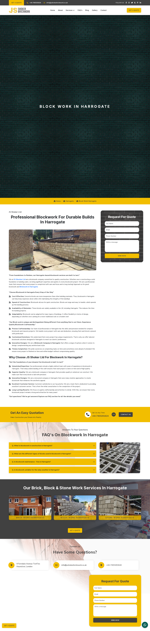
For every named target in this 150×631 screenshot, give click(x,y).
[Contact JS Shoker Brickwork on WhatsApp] (145, 625)
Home (52, 10)
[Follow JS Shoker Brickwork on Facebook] (126, 3)
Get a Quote (16, 3)
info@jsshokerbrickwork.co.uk (74, 565)
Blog (87, 10)
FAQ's (80, 10)
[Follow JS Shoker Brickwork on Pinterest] (137, 3)
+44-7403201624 (100, 416)
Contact (104, 10)
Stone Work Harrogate (120, 518)
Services (69, 10)
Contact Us (126, 414)
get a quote (75, 530)
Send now (122, 256)
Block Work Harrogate (87, 201)
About (60, 10)
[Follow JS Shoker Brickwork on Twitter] (132, 3)
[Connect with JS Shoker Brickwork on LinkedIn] (140, 3)
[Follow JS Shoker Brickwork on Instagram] (129, 3)
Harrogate (70, 201)
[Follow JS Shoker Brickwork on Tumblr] (134, 3)
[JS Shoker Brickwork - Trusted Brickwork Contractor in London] (19, 10)
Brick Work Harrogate (30, 518)
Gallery (94, 10)
